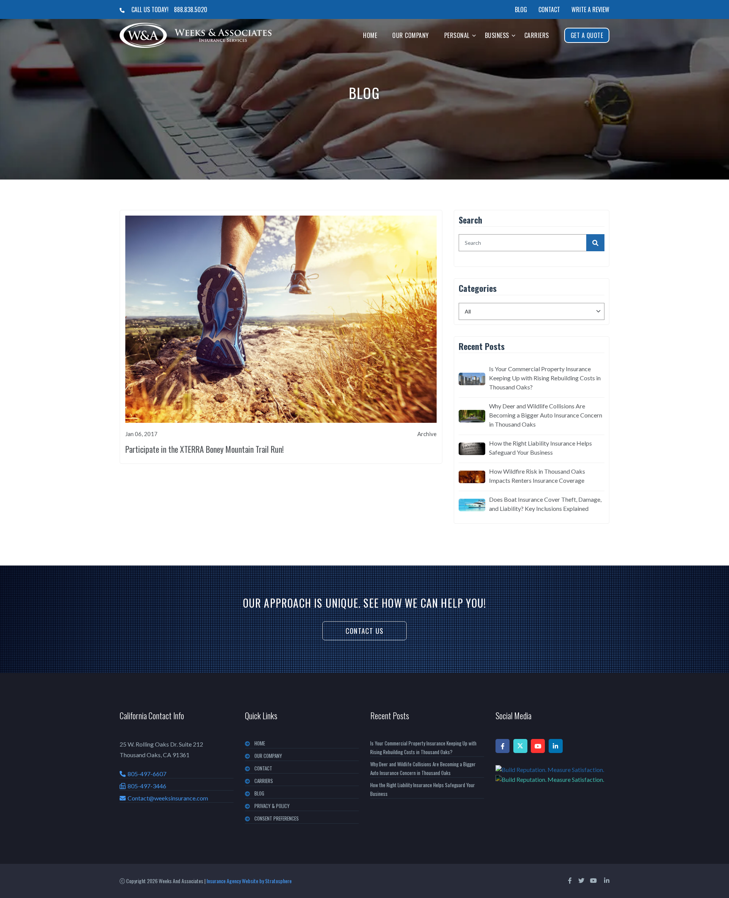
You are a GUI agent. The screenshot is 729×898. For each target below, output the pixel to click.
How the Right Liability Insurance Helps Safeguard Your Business (540, 448)
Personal (457, 35)
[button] (474, 35)
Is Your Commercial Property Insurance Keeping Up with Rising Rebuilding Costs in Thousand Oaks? (545, 378)
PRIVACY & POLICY (272, 806)
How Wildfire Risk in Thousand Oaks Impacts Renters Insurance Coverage (537, 476)
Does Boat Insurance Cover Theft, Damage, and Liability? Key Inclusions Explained (545, 504)
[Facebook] (502, 746)
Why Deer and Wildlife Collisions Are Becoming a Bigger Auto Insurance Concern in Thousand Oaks (545, 415)
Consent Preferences (276, 818)
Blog (521, 9)
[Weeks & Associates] (195, 35)
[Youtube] (538, 746)
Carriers (536, 35)
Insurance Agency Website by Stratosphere (249, 881)
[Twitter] (520, 746)
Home (370, 35)
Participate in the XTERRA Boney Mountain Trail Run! (204, 449)
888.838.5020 (190, 9)
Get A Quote (587, 35)
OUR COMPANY (268, 755)
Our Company (410, 35)
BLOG (259, 793)
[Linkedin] (556, 746)
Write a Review (590, 9)
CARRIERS (263, 781)
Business (497, 35)
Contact (549, 9)
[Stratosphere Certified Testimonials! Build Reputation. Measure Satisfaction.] (552, 774)
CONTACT (263, 768)
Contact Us (364, 631)
